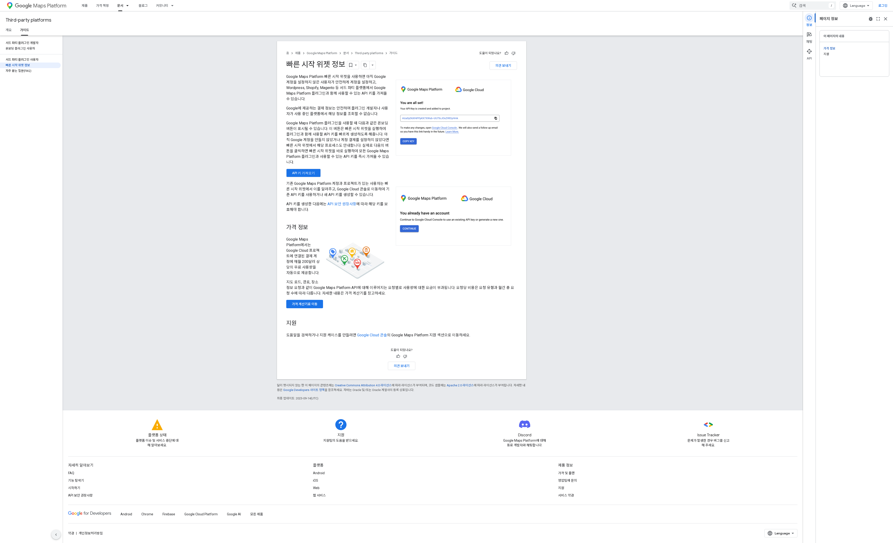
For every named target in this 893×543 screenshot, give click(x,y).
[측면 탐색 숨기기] (56, 534)
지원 (561, 488)
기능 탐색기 (76, 480)
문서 (120, 5)
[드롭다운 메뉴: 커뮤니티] (173, 5)
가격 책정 (102, 5)
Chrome (147, 514)
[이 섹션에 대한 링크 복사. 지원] (301, 323)
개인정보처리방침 (91, 533)
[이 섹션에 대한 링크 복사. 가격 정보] (312, 228)
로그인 (882, 5)
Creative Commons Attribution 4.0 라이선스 (363, 385)
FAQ (71, 473)
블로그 (143, 5)
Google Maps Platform (322, 53)
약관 (71, 533)
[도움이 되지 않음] (513, 53)
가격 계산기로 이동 (304, 304)
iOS (315, 480)
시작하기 (74, 488)
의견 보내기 (503, 65)
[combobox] (813, 5)
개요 (9, 30)
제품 (85, 5)
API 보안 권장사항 (341, 204)
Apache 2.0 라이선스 (460, 385)
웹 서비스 (319, 495)
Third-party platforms (28, 20)
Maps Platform (49, 6)
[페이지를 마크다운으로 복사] (365, 65)
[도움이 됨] (506, 53)
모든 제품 (256, 514)
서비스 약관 (566, 495)
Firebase (169, 514)
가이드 (24, 30)
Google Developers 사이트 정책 (304, 390)
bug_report (870, 19)
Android (319, 473)
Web (316, 488)
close (885, 19)
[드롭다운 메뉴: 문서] (128, 5)
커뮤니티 (162, 5)
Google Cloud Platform (201, 514)
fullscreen (878, 19)
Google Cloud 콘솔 (372, 335)
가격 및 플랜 (566, 473)
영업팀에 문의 (567, 480)
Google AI (234, 514)
